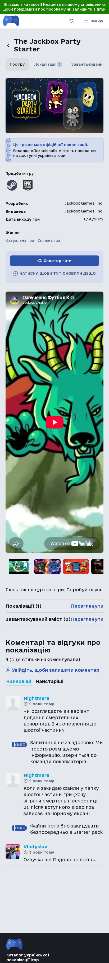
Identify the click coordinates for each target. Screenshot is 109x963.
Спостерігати (57, 261)
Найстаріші (49, 681)
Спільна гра (48, 240)
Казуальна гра (20, 240)
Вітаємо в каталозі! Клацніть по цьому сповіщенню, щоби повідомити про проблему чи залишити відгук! (54, 6)
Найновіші (18, 681)
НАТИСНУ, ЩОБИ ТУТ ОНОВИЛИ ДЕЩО (58, 273)
